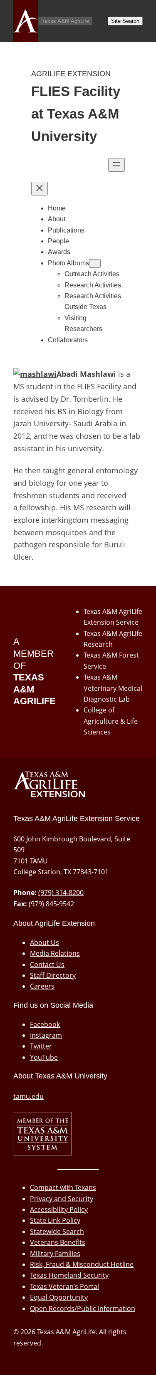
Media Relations (55, 953)
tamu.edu (28, 1096)
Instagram (46, 1035)
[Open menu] (116, 165)
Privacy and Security (61, 1198)
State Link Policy (55, 1220)
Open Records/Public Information (82, 1308)
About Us (44, 942)
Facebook (45, 1024)
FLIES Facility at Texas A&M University (75, 114)
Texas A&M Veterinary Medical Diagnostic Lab (113, 688)
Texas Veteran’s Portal (64, 1286)
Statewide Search (57, 1231)
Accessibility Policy (59, 1209)
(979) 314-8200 (61, 892)
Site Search (125, 21)
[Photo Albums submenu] (95, 263)
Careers (42, 986)
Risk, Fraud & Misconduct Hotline (82, 1264)
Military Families (55, 1253)
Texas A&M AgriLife (65, 21)
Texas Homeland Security (69, 1275)
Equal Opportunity (59, 1297)
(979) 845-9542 (51, 903)
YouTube (44, 1057)
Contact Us (47, 964)
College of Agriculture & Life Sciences (111, 721)
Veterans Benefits (57, 1242)
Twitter (41, 1046)
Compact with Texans (63, 1187)
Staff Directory (53, 975)
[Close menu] (39, 188)
